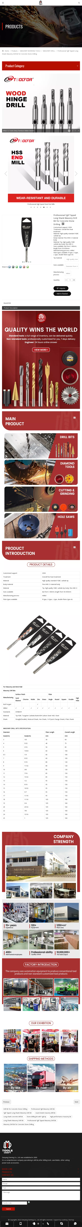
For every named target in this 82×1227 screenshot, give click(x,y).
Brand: (6, 303)
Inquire (62, 288)
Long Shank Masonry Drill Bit (13, 1120)
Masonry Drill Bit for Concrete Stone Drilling (18, 1124)
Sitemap (71, 1220)
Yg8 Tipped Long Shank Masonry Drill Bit (17, 1113)
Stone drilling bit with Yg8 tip (36, 1117)
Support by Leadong (60, 1220)
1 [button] (31, 207)
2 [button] (35, 207)
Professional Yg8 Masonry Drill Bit (43, 1109)
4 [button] (41, 207)
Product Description (11, 308)
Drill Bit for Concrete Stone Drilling (15, 1109)
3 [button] (38, 207)
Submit (8, 1209)
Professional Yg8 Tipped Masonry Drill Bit (41, 1120)
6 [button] (47, 207)
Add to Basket (62, 293)
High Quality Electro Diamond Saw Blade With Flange (59, 204)
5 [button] (44, 207)
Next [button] (76, 173)
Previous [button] (6, 173)
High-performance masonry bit (60, 1117)
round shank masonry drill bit (45, 1113)
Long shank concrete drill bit (13, 1117)
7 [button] (51, 207)
